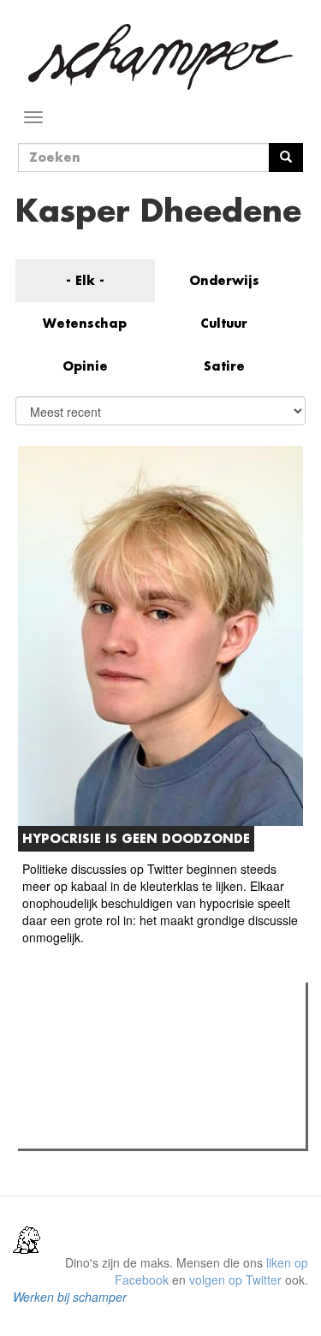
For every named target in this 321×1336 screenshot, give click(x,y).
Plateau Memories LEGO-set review (148, 1130)
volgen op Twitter (235, 1279)
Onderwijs (224, 280)
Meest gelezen (77, 1033)
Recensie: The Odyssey (116, 1069)
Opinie (85, 366)
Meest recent (172, 1033)
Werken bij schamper (70, 1296)
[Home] (160, 57)
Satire (224, 366)
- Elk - (85, 280)
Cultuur (223, 323)
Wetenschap (85, 323)
